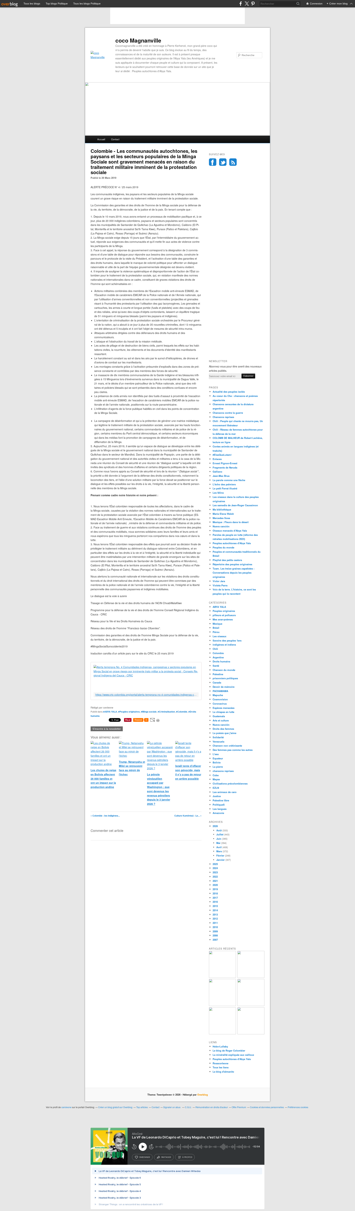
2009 (215, 931)
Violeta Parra (220, 585)
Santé (216, 665)
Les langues (219, 809)
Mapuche (218, 695)
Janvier (220, 859)
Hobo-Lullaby (220, 1046)
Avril (219, 847)
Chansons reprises (223, 417)
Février (220, 855)
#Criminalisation (166, 711)
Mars (219, 851)
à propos (187, 1157)
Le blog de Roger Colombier (229, 1050)
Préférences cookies (298, 1107)
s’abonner (144, 1157)
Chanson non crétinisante (227, 745)
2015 (215, 906)
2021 (215, 881)
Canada (217, 682)
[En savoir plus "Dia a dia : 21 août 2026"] (222, 1033)
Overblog (202, 1094)
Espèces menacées (223, 708)
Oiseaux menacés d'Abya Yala (230, 530)
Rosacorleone (220, 1063)
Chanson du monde (224, 670)
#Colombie (181, 711)
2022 (215, 876)
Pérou (216, 632)
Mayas (216, 779)
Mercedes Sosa (221, 518)
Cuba (216, 775)
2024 (215, 868)
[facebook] (240, 3)
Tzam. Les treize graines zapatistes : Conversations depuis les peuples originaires (233, 573)
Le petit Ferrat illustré (225, 488)
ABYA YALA (219, 607)
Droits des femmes (223, 728)
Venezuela (218, 741)
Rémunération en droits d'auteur (211, 1107)
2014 (215, 910)
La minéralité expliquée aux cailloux (233, 1055)
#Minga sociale (149, 711)
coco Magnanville (138, 40)
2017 (215, 897)
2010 (215, 927)
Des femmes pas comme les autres (233, 750)
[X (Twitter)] (246, 3)
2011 (215, 923)
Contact (115, 139)
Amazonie (218, 813)
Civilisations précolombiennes (230, 783)
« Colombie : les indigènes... (105, 815)
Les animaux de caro (224, 792)
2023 (215, 872)
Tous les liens (221, 1067)
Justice (217, 796)
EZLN (216, 788)
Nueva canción (221, 526)
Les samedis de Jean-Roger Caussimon (235, 505)
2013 (215, 914)
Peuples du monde (223, 547)
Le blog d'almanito (223, 1071)
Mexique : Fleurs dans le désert (230, 522)
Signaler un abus (172, 1107)
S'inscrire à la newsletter (106, 728)
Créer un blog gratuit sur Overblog (115, 1107)
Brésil (216, 627)
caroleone (66, 1107)
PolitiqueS (219, 804)
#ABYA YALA (110, 711)
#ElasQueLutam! (222, 454)
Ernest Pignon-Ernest (225, 463)
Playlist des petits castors (227, 560)
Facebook (212, 162)
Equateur (218, 758)
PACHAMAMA (220, 691)
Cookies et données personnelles (267, 1107)
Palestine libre (221, 800)
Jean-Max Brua (221, 476)
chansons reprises (223, 771)
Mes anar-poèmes (223, 619)
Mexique (217, 623)
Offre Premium (239, 1107)
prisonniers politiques (225, 678)
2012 (215, 918)
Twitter (222, 162)
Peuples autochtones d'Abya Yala (232, 543)
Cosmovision (220, 699)
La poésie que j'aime (224, 733)
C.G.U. (188, 1107)
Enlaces (217, 459)
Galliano (217, 471)
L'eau (216, 754)
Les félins (218, 492)
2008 (215, 935)
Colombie (218, 653)
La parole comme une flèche (229, 480)
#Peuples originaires (129, 711)
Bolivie (217, 762)
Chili (215, 649)
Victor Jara (219, 581)
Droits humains (221, 661)
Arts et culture (221, 720)
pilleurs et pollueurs (224, 615)
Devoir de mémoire (223, 686)
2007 (215, 939)
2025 (215, 864)
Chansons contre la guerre (228, 412)
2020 (215, 885)
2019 (215, 889)
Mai (218, 843)
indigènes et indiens (224, 644)
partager (166, 1157)
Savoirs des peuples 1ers (227, 640)
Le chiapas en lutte (223, 712)
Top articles (142, 1107)
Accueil (101, 139)
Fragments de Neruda (225, 467)
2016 (215, 901)
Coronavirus (220, 703)
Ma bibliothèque (222, 509)
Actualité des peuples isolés (229, 391)
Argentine (218, 657)
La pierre (218, 766)
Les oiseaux (219, 636)
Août (219, 830)
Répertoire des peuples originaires (232, 564)
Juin (218, 838)
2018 (215, 893)
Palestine (218, 674)
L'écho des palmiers (224, 484)
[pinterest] (253, 3)
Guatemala (219, 716)
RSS (233, 162)
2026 (215, 826)
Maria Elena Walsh (223, 513)
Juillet (219, 834)
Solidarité (218, 737)
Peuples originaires (224, 611)
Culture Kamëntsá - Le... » (188, 815)
